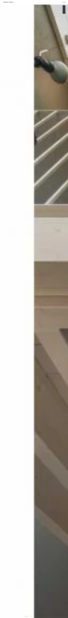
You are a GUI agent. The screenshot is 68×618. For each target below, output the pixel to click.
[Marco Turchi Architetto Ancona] (8, 2)
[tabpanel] (34, 309)
